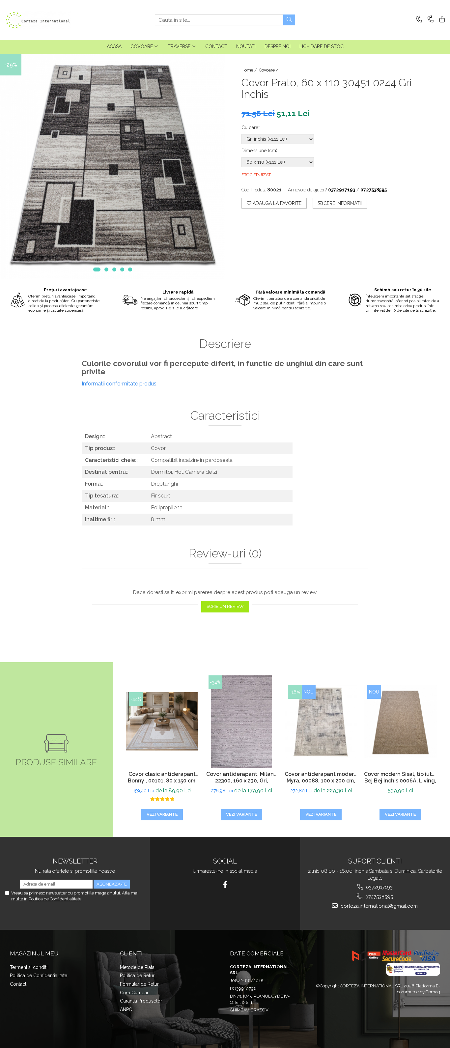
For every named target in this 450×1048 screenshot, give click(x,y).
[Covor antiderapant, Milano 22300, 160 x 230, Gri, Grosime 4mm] (241, 721)
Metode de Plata (137, 967)
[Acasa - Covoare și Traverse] (38, 20)
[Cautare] (289, 19)
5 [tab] (130, 269)
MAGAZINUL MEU (34, 953)
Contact (18, 984)
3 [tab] (114, 269)
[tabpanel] (112, 166)
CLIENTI (131, 953)
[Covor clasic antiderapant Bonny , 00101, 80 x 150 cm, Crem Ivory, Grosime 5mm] (162, 721)
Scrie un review (225, 606)
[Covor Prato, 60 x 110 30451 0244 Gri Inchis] (112, 166)
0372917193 (379, 887)
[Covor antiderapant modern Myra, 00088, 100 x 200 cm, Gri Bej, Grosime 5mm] (321, 721)
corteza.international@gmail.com (378, 906)
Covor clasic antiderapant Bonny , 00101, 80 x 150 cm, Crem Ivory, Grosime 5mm (162, 778)
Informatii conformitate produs (119, 384)
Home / (249, 70)
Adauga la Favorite (276, 203)
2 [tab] (106, 269)
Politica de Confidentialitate (55, 898)
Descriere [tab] (225, 344)
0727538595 (378, 897)
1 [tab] (97, 269)
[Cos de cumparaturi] (441, 19)
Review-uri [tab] (225, 553)
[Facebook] (225, 884)
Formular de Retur (139, 984)
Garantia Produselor (141, 1001)
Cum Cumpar (134, 992)
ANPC (126, 1009)
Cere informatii (342, 203)
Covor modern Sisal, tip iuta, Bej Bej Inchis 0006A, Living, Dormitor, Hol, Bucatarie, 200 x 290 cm (400, 778)
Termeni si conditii (29, 967)
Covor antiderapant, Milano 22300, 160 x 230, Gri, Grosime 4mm (241, 778)
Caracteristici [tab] (225, 415)
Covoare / (269, 70)
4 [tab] (122, 269)
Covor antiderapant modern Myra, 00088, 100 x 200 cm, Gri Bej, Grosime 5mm (321, 778)
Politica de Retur (137, 975)
